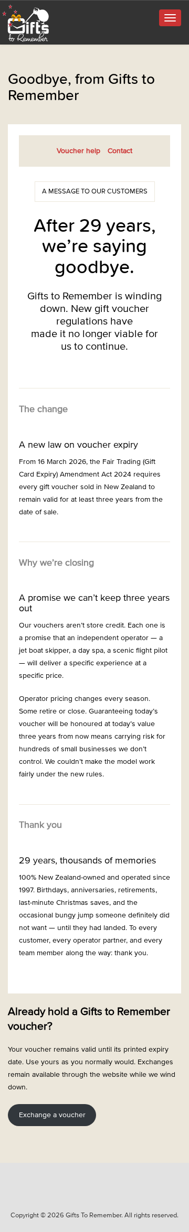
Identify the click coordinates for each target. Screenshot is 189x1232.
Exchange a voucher (52, 1115)
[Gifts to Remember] (26, 23)
